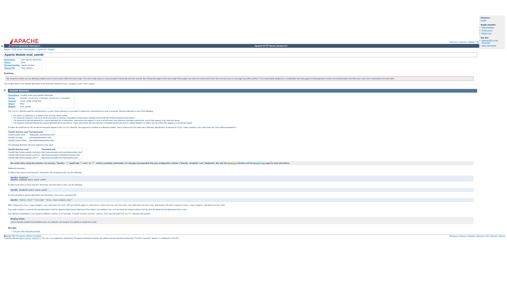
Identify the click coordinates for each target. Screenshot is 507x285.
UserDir (483, 20)
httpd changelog (488, 27)
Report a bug (486, 33)
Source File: (9, 68)
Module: (12, 106)
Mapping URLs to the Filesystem (490, 41)
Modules (472, 42)
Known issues (487, 30)
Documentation (30, 49)
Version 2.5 (42, 49)
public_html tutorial (489, 46)
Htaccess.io (453, 42)
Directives (480, 236)
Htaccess (463, 42)
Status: (7, 62)
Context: (12, 101)
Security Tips (259, 163)
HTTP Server (17, 49)
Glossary (493, 236)
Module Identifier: (12, 65)
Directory (232, 163)
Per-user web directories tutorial (26, 231)
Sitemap (502, 236)
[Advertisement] (79, 18)
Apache (7, 49)
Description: (10, 60)
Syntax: (11, 98)
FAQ (487, 236)
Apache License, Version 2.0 (30, 238)
